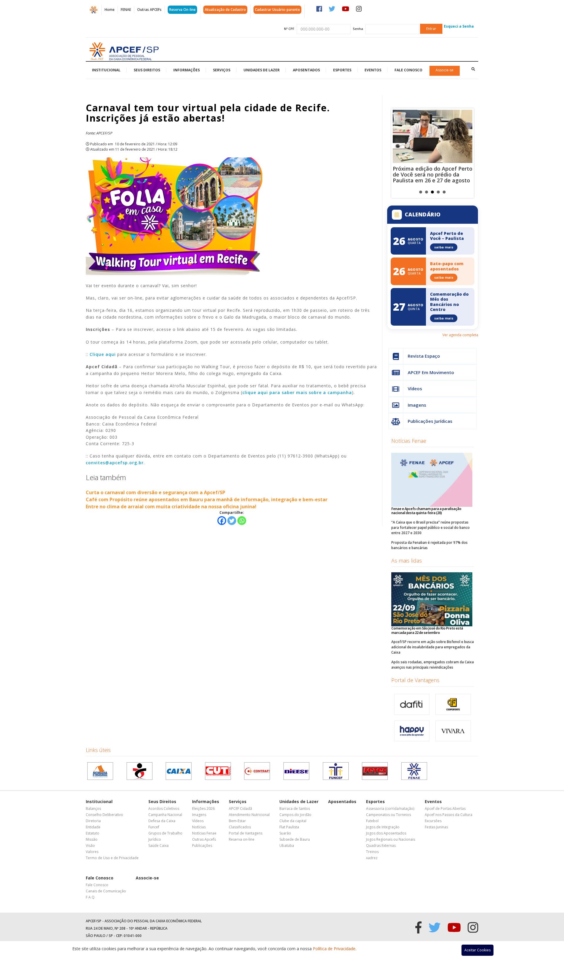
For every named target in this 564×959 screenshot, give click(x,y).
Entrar (431, 28)
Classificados (240, 827)
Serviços (221, 70)
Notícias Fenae (408, 440)
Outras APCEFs (149, 9)
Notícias (199, 827)
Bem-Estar (237, 820)
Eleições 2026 (203, 808)
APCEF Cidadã (240, 808)
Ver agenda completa (460, 334)
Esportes (342, 70)
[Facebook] (221, 520)
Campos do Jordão (295, 814)
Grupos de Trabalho (165, 833)
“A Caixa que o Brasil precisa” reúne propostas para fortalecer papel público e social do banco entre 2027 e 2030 (430, 527)
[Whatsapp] (241, 520)
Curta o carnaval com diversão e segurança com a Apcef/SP (155, 492)
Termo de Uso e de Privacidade (112, 857)
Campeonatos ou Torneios (388, 814)
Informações (186, 70)
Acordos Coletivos (163, 808)
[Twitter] (231, 520)
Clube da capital (292, 820)
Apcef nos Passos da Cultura (448, 814)
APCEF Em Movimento (431, 372)
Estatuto (92, 833)
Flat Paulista (289, 827)
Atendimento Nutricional (249, 814)
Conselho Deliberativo (104, 814)
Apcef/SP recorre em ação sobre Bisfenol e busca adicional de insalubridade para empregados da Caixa (432, 647)
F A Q (90, 897)
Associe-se (445, 70)
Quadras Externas (381, 845)
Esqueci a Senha (459, 26)
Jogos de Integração (383, 827)
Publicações (202, 845)
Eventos (373, 70)
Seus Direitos (147, 70)
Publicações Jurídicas (430, 421)
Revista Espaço (424, 356)
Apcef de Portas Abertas (445, 808)
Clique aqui (103, 354)
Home (110, 9)
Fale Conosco (408, 70)
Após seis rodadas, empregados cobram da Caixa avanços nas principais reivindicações (432, 664)
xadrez (371, 857)
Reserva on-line (241, 839)
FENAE (126, 9)
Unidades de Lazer (262, 70)
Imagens (417, 405)
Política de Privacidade (334, 948)
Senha (358, 28)
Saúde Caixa (158, 845)
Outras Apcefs (204, 839)
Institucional (106, 70)
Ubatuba (286, 845)
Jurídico (154, 839)
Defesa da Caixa (161, 820)
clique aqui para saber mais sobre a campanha (297, 392)
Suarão (285, 833)
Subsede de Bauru (294, 839)
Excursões (433, 820)
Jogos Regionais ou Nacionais (390, 839)
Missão (92, 839)
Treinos (372, 851)
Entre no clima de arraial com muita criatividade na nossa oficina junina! (171, 506)
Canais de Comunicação (106, 891)
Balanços (93, 808)
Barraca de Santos (294, 808)
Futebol (372, 820)
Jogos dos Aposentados (386, 833)
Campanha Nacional (165, 814)
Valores (92, 851)
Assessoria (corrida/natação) (390, 808)
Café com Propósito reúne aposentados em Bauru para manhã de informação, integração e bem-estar (207, 499)
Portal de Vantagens (415, 680)
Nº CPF (289, 28)
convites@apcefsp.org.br (115, 462)
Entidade (93, 827)
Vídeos (415, 388)
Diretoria (93, 820)
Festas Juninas (436, 827)
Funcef (153, 827)
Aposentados (306, 70)
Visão (90, 845)
